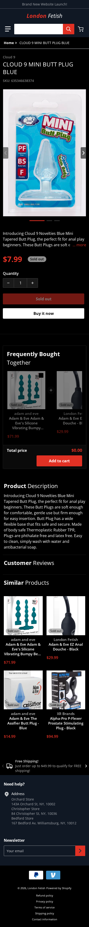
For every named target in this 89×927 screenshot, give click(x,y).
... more (79, 244)
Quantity (11, 273)
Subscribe (80, 851)
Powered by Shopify (58, 888)
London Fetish (36, 888)
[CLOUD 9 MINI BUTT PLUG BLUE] (37, 220)
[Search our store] (68, 29)
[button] (8, 29)
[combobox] (42, 29)
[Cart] (81, 29)
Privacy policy (44, 901)
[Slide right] (83, 153)
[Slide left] (5, 153)
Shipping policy (44, 913)
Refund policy (44, 895)
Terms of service (44, 907)
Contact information (44, 919)
